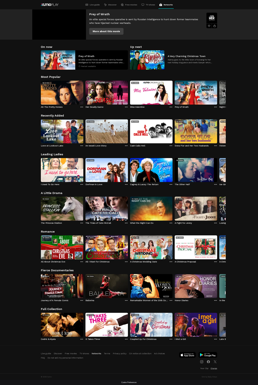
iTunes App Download (187, 355)
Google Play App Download (208, 355)
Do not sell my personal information (65, 358)
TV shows (150, 5)
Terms (107, 353)
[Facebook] (208, 362)
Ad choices (159, 353)
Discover (112, 5)
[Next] (217, 92)
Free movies (131, 5)
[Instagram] (202, 362)
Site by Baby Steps (209, 377)
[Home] (49, 4)
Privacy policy (119, 353)
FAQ (43, 358)
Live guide (95, 5)
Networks (168, 5)
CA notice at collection (140, 353)
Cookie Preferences (129, 382)
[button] (106, 31)
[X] (215, 362)
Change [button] (214, 368)
